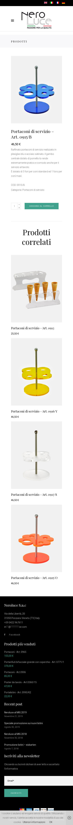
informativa (11, 768)
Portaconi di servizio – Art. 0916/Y (34, 411)
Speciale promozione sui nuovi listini (23, 723)
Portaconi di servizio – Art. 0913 (32, 328)
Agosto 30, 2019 (12, 727)
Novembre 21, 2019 (13, 716)
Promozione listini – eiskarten (20, 744)
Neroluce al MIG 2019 (15, 712)
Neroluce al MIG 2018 (15, 734)
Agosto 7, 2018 (11, 748)
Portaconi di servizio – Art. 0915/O (34, 578)
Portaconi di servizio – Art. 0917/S (34, 495)
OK (50, 822)
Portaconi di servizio (33, 190)
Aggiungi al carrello (41, 206)
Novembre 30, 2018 (13, 738)
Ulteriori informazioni (34, 822)
